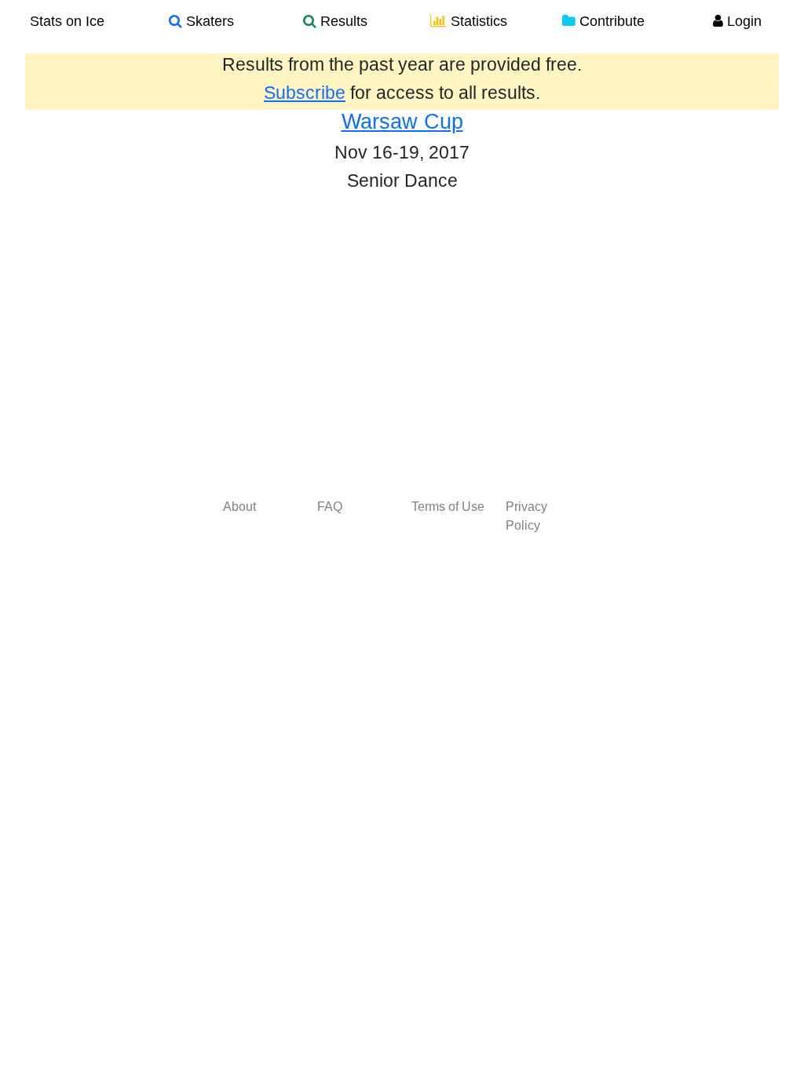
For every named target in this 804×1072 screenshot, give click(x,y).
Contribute (610, 21)
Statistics (477, 21)
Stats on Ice (67, 21)
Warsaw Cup (402, 121)
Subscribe (304, 92)
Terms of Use (447, 506)
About (239, 506)
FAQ (329, 506)
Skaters (208, 21)
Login (742, 21)
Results (341, 21)
